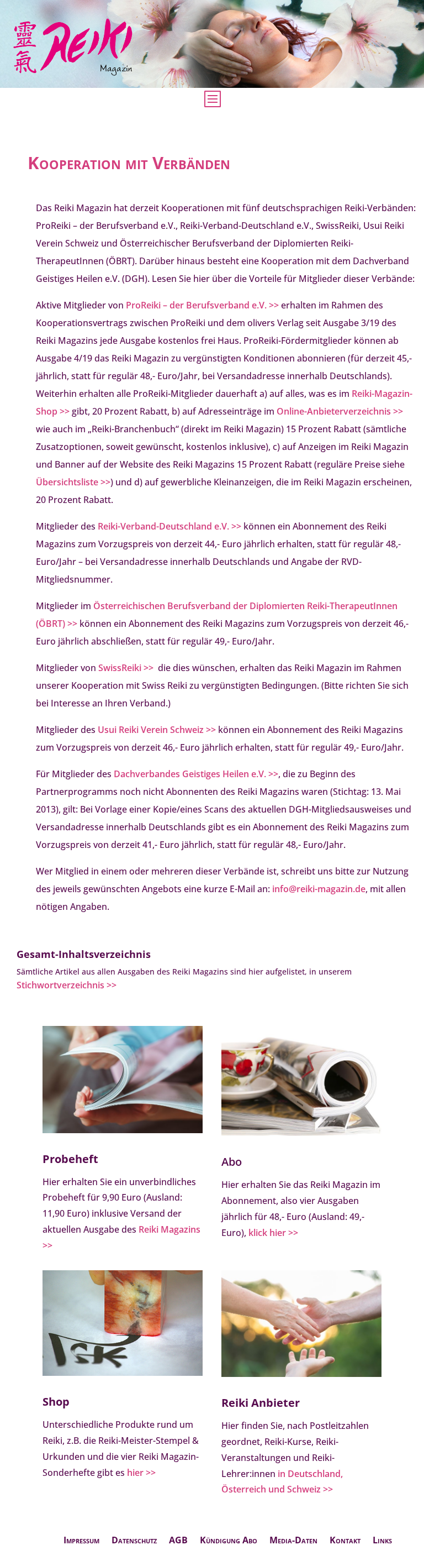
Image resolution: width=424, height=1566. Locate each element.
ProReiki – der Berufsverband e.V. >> (202, 305)
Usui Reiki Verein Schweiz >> (157, 730)
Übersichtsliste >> (73, 482)
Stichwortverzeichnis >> (66, 985)
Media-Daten (293, 1541)
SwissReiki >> (125, 668)
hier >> (141, 1473)
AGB (178, 1541)
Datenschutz (134, 1541)
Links (382, 1541)
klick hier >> (273, 1233)
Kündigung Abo (228, 1541)
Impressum (81, 1541)
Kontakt (345, 1541)
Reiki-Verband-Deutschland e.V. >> (169, 526)
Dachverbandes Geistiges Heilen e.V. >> (196, 774)
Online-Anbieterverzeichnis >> (340, 411)
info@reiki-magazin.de (318, 889)
